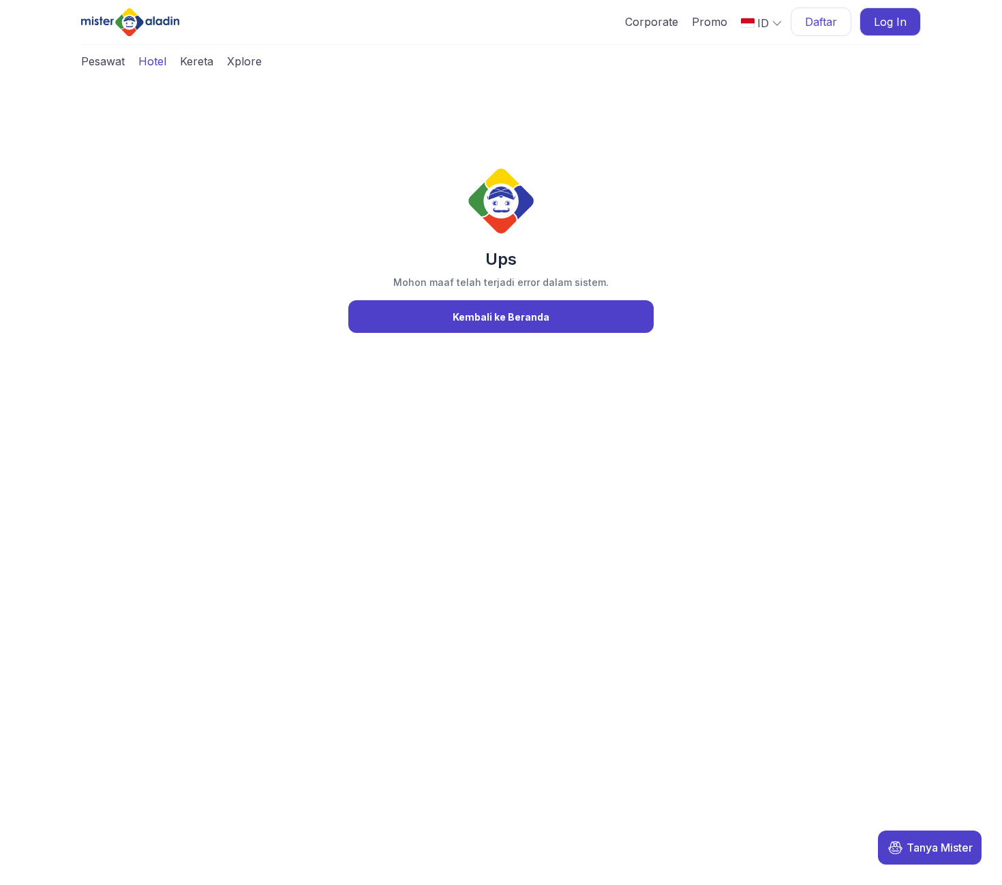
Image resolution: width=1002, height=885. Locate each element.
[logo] (130, 22)
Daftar (821, 22)
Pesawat (103, 61)
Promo (709, 22)
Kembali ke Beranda (501, 317)
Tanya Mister (940, 847)
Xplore (244, 61)
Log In (890, 22)
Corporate (651, 22)
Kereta (196, 61)
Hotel (152, 61)
